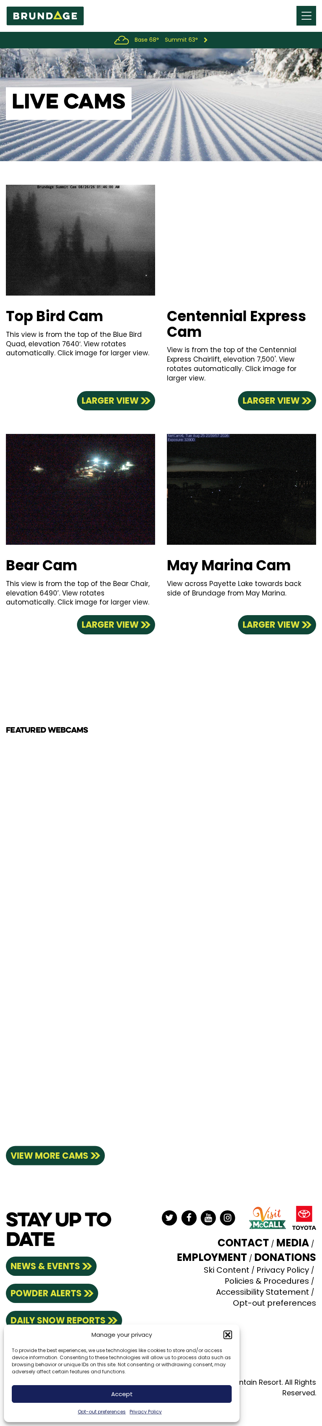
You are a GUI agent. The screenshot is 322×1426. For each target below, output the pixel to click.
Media (292, 1243)
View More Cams (49, 1156)
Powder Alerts (46, 1293)
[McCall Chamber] (267, 1217)
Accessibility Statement (262, 1291)
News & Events (45, 1266)
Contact (243, 1243)
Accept (122, 1394)
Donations (285, 1257)
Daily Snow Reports (58, 1320)
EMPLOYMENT (212, 1257)
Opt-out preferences (102, 1411)
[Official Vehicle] (304, 1217)
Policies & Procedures (267, 1280)
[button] (228, 1335)
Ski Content (226, 1269)
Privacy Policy (146, 1411)
